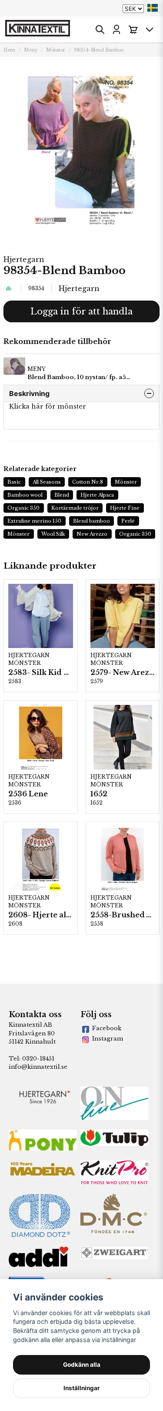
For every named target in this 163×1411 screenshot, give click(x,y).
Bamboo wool (25, 495)
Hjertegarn (23, 259)
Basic (14, 482)
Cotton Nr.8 (87, 482)
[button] (152, 8)
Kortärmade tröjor (75, 508)
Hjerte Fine (125, 508)
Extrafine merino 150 (34, 521)
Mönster (55, 50)
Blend (61, 495)
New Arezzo (92, 534)
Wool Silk (53, 534)
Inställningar (81, 1388)
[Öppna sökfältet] (100, 29)
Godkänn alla (81, 1364)
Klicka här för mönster (47, 406)
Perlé (128, 521)
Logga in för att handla (81, 311)
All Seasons (47, 482)
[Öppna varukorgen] (133, 29)
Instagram (107, 1038)
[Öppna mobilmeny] (149, 29)
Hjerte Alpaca (97, 495)
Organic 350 (23, 508)
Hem (9, 50)
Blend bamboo (91, 521)
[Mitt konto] (116, 29)
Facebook (106, 1028)
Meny (30, 50)
